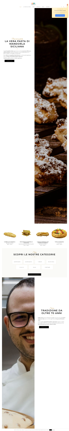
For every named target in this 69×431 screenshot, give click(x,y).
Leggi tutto (53, 429)
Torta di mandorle (59, 241)
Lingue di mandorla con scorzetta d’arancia (43, 242)
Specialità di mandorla (9, 243)
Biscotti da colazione (51, 261)
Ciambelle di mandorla (9, 241)
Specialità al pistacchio (22, 243)
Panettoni (34, 267)
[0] (63, 6)
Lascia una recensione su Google (60, 15)
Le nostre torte (59, 243)
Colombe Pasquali (47, 267)
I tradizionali (40, 261)
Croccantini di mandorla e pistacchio (26, 242)
